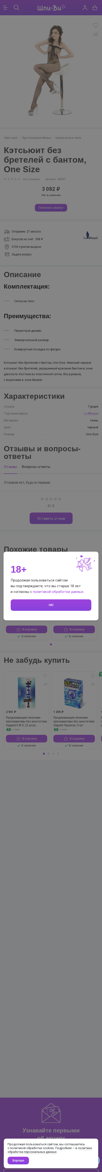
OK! (51, 605)
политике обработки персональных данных (50, 1150)
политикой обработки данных (58, 592)
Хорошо (18, 1160)
